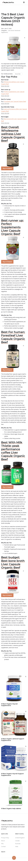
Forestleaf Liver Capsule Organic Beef (15, 101)
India (16, 846)
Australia (17, 843)
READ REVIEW (5, 86)
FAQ (2, 843)
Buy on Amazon (7, 168)
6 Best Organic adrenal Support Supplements (12, 739)
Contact (3, 846)
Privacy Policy (5, 838)
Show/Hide (17, 74)
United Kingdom (20, 838)
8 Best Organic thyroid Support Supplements (12, 774)
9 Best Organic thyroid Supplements (9, 704)
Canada (17, 841)
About (3, 841)
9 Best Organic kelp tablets (11, 808)
